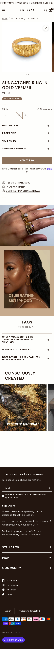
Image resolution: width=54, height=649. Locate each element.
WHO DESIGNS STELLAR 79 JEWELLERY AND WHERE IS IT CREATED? (18, 339)
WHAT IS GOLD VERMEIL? (16, 349)
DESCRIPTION (10, 125)
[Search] (45, 10)
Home (4, 18)
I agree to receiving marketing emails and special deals (25, 496)
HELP (5, 558)
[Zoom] (46, 28)
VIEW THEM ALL (27, 327)
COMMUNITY (11, 568)
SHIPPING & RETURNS (14, 148)
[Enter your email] (49, 488)
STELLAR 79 (27, 10)
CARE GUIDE (9, 140)
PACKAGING (9, 133)
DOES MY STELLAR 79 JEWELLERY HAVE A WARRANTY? (21, 358)
